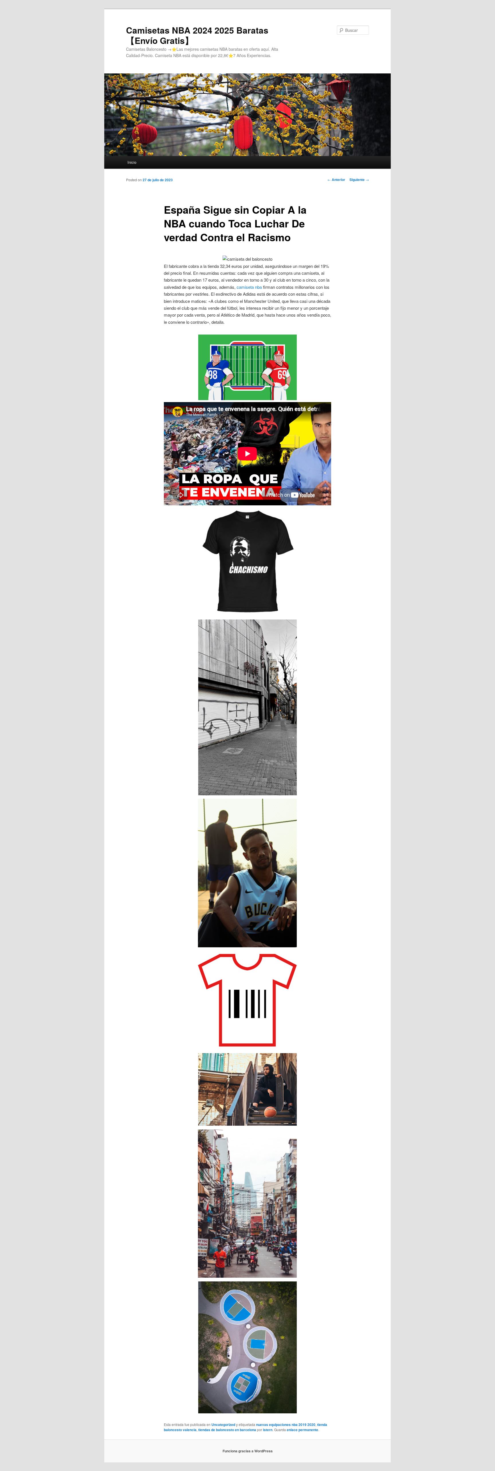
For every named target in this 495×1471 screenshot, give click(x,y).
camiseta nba (249, 287)
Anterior (336, 179)
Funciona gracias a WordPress (248, 1451)
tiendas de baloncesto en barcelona (227, 1429)
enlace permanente (302, 1429)
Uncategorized (223, 1424)
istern (267, 1429)
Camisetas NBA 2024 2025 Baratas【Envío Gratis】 (197, 35)
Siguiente (359, 179)
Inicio (131, 162)
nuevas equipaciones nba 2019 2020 (285, 1424)
